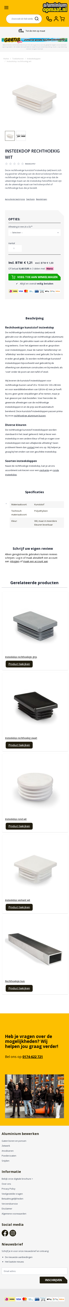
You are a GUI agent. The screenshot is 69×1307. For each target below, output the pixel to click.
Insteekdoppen (34, 58)
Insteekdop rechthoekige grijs (21, 656)
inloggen (14, 561)
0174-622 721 (32, 1056)
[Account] (57, 18)
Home (6, 58)
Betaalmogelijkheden (12, 1198)
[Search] (37, 19)
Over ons (6, 1183)
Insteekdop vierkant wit (17, 900)
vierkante (44, 470)
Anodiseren (8, 1150)
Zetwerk (6, 1145)
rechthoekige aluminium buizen (30, 415)
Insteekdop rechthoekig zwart (21, 738)
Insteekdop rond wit (16, 819)
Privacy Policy (8, 1188)
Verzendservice (10, 1203)
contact (30, 447)
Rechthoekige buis (15, 981)
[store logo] (55, 7)
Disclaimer (7, 1208)
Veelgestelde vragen (12, 1193)
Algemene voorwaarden (14, 1213)
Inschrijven (53, 1280)
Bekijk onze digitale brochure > (17, 1178)
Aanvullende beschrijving (15, 199)
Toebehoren (18, 58)
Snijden (5, 1160)
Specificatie (30, 199)
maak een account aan (35, 561)
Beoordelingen (41, 199)
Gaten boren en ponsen (14, 1140)
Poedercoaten (9, 1155)
